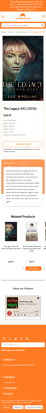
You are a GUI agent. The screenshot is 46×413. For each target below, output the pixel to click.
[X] (21, 339)
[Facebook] (10, 339)
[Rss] (27, 339)
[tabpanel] (11, 247)
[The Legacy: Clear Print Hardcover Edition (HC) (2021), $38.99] (11, 231)
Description (9, 163)
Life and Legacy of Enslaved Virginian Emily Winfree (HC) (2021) (32, 248)
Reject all (18, 407)
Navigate (10, 377)
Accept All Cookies (33, 407)
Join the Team (10, 382)
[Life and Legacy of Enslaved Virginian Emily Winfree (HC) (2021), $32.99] (31, 231)
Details (23, 163)
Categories (11, 387)
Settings (6, 407)
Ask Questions (23, 144)
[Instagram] (4, 339)
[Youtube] (16, 339)
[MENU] (2, 16)
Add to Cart (33, 269)
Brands (9, 393)
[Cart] (44, 16)
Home (3, 32)
